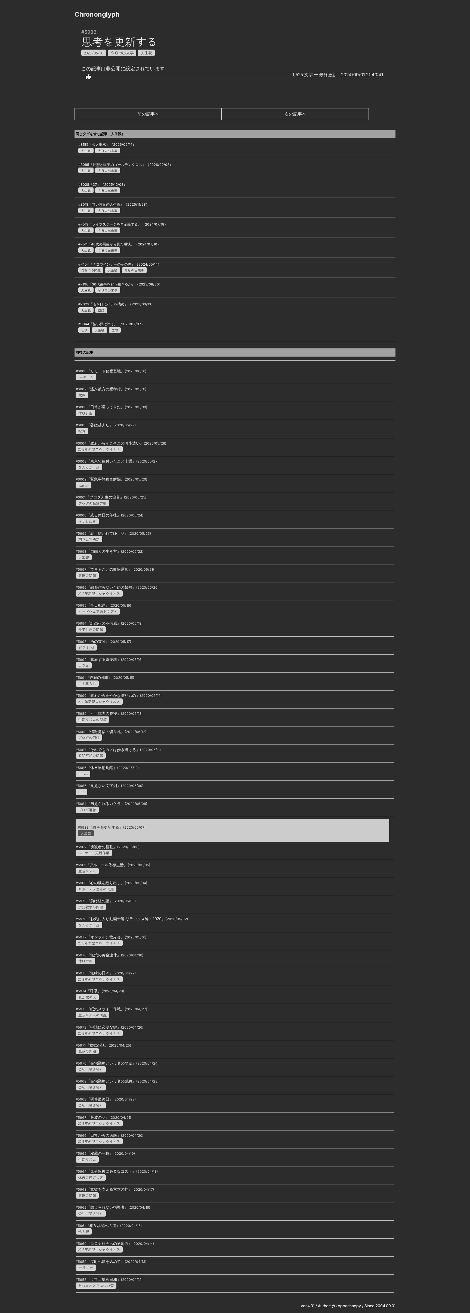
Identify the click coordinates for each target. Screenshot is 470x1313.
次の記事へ (295, 114)
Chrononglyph (97, 14)
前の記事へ (148, 114)
